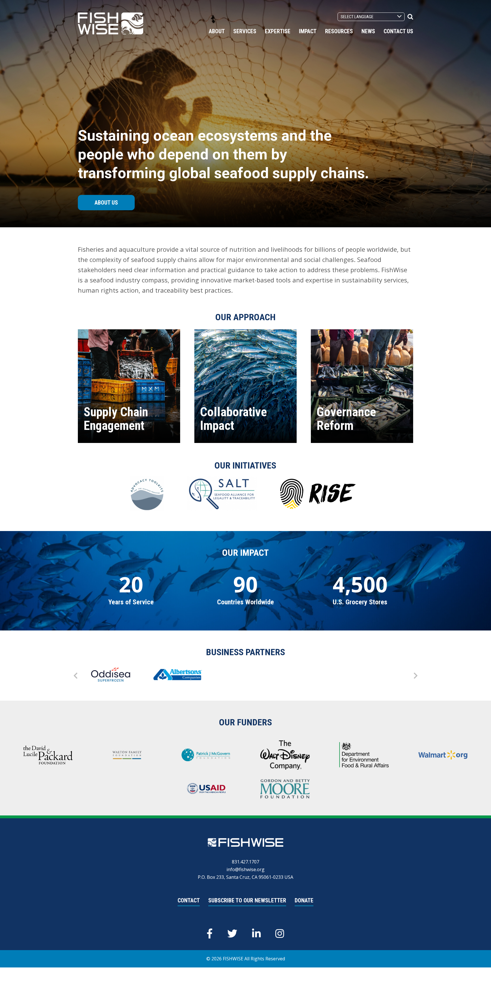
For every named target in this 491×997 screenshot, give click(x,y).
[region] (111, 675)
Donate (304, 900)
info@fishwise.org (245, 869)
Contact (189, 900)
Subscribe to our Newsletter (247, 900)
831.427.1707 (245, 862)
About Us (106, 202)
